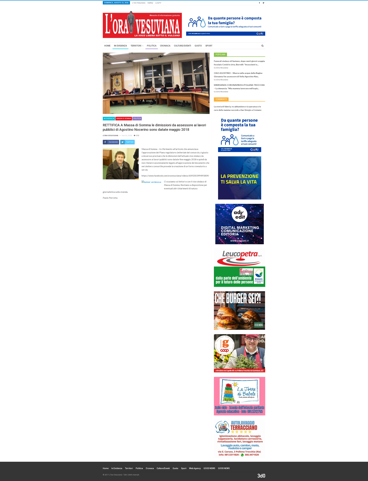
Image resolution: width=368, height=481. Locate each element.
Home (107, 45)
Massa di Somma (123, 119)
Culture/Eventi (182, 45)
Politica (151, 45)
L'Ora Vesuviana (222, 68)
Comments (221, 99)
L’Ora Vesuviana (138, 3)
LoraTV (158, 3)
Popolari (220, 54)
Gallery (150, 3)
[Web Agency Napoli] (261, 476)
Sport (208, 45)
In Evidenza (120, 45)
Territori (136, 45)
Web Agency (195, 468)
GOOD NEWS (209, 468)
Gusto (198, 45)
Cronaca (165, 45)
